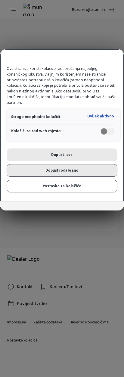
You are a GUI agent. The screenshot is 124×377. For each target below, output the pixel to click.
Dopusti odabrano (61, 170)
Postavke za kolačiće (62, 186)
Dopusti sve (62, 154)
